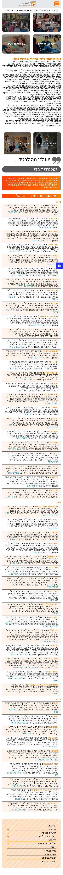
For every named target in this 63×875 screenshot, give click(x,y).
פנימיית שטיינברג (25, 286)
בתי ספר (52, 840)
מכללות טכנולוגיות (47, 843)
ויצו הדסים (10, 496)
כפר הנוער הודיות (17, 563)
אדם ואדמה (26, 733)
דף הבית (52, 826)
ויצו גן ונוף (13, 368)
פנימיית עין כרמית (34, 486)
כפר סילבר (17, 785)
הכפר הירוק (14, 251)
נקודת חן (18, 798)
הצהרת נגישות (49, 858)
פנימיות (52, 829)
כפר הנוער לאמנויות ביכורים (46, 759)
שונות (53, 847)
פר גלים (53, 600)
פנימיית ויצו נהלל (51, 641)
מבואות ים (27, 414)
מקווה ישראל (21, 438)
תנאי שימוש (50, 854)
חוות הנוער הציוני (35, 357)
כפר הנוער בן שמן (17, 346)
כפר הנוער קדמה (18, 275)
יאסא (19, 390)
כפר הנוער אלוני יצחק (18, 574)
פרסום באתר (50, 851)
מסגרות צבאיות (49, 833)
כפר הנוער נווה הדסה (16, 449)
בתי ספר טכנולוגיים (47, 836)
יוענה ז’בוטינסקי (51, 403)
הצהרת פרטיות (49, 861)
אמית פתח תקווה (35, 325)
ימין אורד (11, 539)
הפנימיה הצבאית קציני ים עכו (25, 667)
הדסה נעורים (37, 240)
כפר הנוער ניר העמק (19, 654)
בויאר (21, 336)
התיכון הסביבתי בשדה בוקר (21, 809)
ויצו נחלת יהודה (26, 379)
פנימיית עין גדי (13, 472)
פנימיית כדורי (52, 587)
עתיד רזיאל (44, 227)
